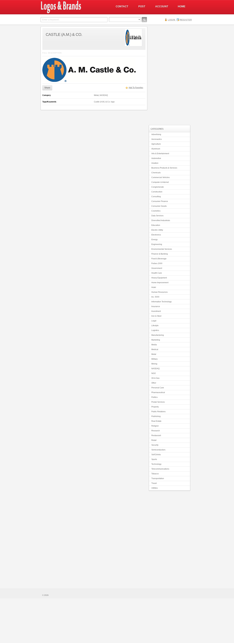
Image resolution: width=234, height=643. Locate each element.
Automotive (156, 158)
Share (47, 87)
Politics (154, 397)
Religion (155, 426)
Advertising (156, 134)
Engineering (156, 244)
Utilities (154, 488)
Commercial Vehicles (160, 177)
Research (155, 431)
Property (155, 407)
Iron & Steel (156, 316)
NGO (153, 373)
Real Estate (156, 421)
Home (181, 6)
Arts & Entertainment (160, 153)
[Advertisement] (169, 74)
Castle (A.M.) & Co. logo (104, 102)
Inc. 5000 (155, 297)
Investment (156, 311)
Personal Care (157, 388)
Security (154, 445)
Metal (96, 95)
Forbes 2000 (156, 263)
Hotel (153, 287)
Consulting (156, 196)
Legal (153, 321)
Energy (154, 239)
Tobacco (155, 474)
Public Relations (158, 411)
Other (153, 383)
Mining (154, 364)
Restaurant (156, 435)
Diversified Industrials (160, 220)
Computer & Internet (160, 182)
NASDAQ (104, 95)
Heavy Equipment (159, 278)
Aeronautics (156, 139)
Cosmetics (155, 211)
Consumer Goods (159, 206)
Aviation (154, 163)
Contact (122, 6)
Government (156, 268)
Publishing (156, 416)
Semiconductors (158, 450)
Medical (154, 349)
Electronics (156, 235)
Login (171, 20)
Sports (154, 459)
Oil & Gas (155, 378)
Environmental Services (161, 249)
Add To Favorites (136, 87)
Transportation (157, 478)
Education (155, 225)
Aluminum (155, 149)
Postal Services (158, 402)
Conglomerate (157, 187)
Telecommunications (160, 469)
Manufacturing (157, 335)
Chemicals (156, 173)
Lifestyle (155, 325)
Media (154, 345)
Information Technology (161, 302)
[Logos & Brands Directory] (72, 13)
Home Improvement (159, 282)
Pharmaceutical (158, 392)
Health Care (156, 273)
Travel (154, 483)
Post (141, 6)
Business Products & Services (164, 168)
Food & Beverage (159, 259)
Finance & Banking (159, 254)
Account (161, 6)
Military (154, 359)
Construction (156, 192)
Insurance (155, 306)
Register (186, 20)
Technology (156, 464)
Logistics (155, 330)
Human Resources (159, 292)
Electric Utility (157, 230)
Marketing (155, 340)
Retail (153, 440)
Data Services (157, 216)
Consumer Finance (159, 201)
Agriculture (156, 144)
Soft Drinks (156, 454)
